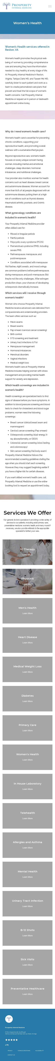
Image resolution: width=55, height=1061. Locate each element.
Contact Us (11, 1055)
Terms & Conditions (24, 1050)
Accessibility (39, 1050)
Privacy (10, 1050)
